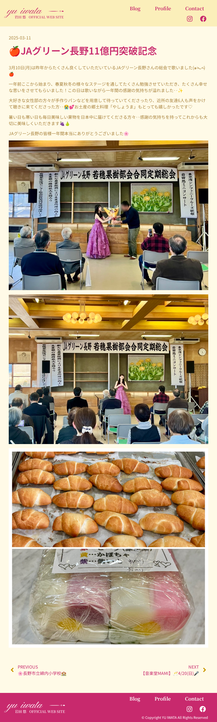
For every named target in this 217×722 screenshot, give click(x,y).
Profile (163, 8)
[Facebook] (203, 19)
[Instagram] (190, 19)
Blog (135, 8)
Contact (194, 8)
